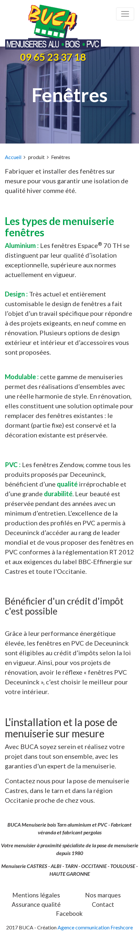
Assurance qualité (36, 904)
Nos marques (103, 895)
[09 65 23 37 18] (67, 27)
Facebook (69, 913)
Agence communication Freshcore (95, 927)
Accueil (13, 157)
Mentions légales (36, 895)
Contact (103, 904)
